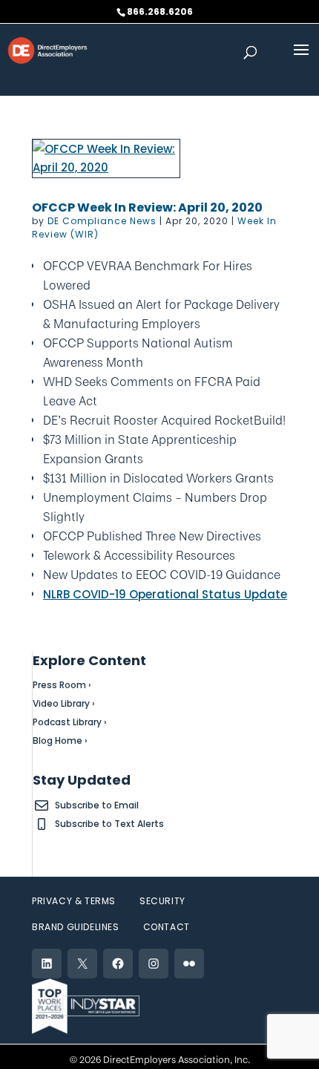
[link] (47, 49)
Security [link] (162, 901)
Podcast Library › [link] (70, 722)
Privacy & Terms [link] (74, 901)
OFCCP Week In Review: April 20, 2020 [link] (147, 207)
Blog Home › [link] (60, 740)
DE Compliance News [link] (102, 221)
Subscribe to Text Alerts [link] (109, 823)
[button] (301, 59)
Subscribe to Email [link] (97, 805)
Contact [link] (166, 927)
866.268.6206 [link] (160, 11)
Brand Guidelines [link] (75, 927)
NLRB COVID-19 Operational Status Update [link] (165, 594)
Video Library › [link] (64, 703)
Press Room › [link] (62, 685)
